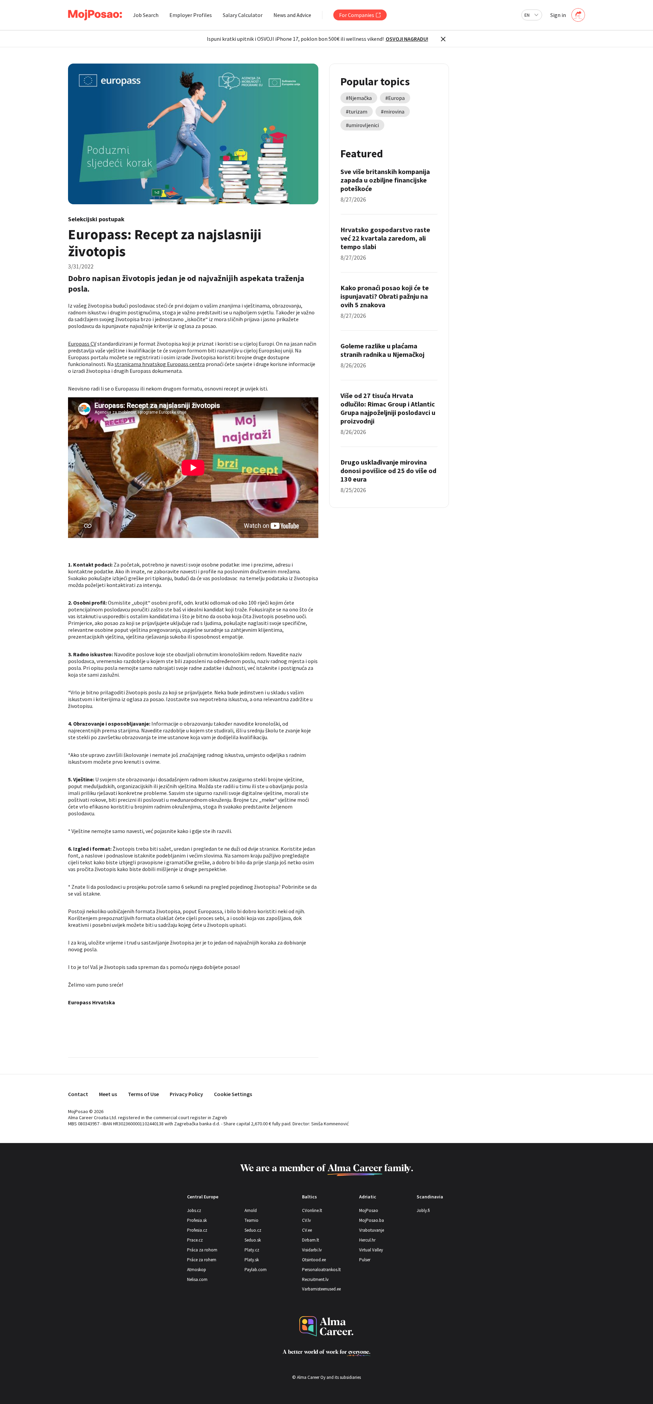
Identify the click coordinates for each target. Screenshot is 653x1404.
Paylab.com (256, 1269)
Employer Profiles (190, 15)
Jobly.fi (423, 1210)
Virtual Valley (371, 1250)
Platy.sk (252, 1260)
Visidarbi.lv (312, 1250)
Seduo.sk (253, 1240)
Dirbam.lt (310, 1240)
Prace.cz (195, 1240)
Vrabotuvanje (371, 1230)
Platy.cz (252, 1250)
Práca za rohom (202, 1250)
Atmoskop (196, 1269)
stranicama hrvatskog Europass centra (160, 364)
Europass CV (82, 343)
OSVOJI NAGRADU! (407, 38)
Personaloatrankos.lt (321, 1269)
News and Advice (292, 15)
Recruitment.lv (315, 1279)
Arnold (251, 1210)
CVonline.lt (312, 1210)
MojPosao (368, 1210)
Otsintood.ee (314, 1260)
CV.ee (307, 1230)
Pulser (364, 1260)
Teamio (251, 1220)
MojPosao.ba (371, 1220)
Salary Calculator (243, 15)
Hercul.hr (367, 1240)
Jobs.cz (194, 1210)
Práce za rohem (201, 1260)
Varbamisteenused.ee (321, 1289)
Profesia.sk (197, 1220)
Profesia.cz (197, 1230)
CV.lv (306, 1220)
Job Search (145, 15)
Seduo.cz (253, 1230)
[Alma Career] (326, 1326)
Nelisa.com (197, 1279)
